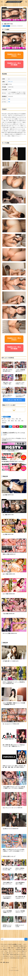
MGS (5, 418)
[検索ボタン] (26, 2)
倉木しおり (10, 81)
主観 (17, 418)
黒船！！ (8, 416)
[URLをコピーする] (24, 426)
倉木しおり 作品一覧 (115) (15, 399)
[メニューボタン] (2, 2)
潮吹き (12, 420)
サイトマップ (14, 967)
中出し (13, 418)
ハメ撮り (8, 418)
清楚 (9, 420)
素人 (16, 420)
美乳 (19, 420)
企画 (20, 418)
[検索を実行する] (25, 939)
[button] (3, 426)
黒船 (9, 99)
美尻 (22, 420)
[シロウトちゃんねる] (14, 2)
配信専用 (4, 422)
